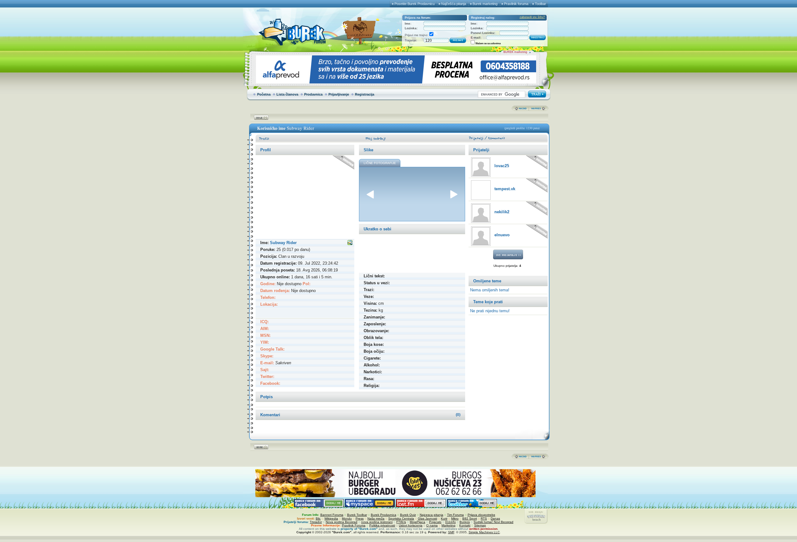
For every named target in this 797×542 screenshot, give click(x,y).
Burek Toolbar (357, 514)
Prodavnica (313, 94)
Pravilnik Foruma (353, 525)
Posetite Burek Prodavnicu (414, 4)
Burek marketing (485, 4)
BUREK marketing (515, 52)
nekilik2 (501, 212)
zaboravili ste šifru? (532, 17)
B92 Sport (469, 518)
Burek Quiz (408, 514)
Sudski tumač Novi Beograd (493, 522)
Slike (368, 150)
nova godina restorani (377, 522)
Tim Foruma (455, 514)
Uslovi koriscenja (410, 525)
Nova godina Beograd (341, 522)
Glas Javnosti (427, 518)
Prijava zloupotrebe (481, 514)
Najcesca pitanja (431, 514)
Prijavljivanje (338, 94)
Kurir (444, 518)
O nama (432, 525)
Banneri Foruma (331, 514)
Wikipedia (331, 518)
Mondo (347, 518)
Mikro (455, 518)
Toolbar (540, 4)
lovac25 (501, 165)
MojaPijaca (417, 522)
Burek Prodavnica (383, 514)
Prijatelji (481, 150)
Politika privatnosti (382, 525)
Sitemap (480, 525)
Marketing (448, 525)
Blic (318, 518)
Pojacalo (435, 522)
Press (360, 518)
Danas (495, 518)
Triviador (316, 522)
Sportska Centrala (401, 518)
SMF (451, 532)
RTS (484, 518)
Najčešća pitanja (453, 4)
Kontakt (464, 525)
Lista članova (287, 94)
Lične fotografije (380, 163)
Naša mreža (375, 518)
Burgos (465, 522)
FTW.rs (401, 522)
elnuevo (502, 235)
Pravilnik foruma (516, 4)
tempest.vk (504, 188)
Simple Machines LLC (484, 532)
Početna (264, 94)
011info (450, 522)
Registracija (364, 94)
